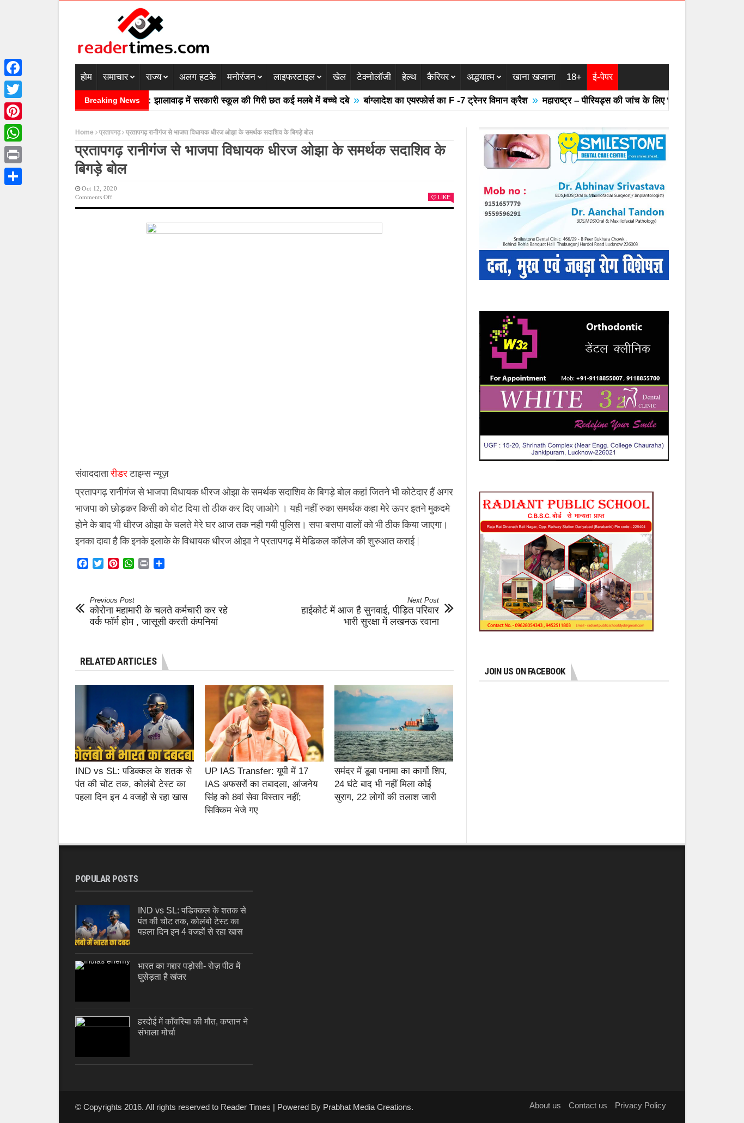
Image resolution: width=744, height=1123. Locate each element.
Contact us (588, 1105)
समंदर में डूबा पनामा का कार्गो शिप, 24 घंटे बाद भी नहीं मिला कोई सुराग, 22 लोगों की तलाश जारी (390, 784)
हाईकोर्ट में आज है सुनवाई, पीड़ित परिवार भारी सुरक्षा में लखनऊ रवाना (370, 611)
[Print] (13, 154)
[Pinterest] (13, 111)
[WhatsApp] (13, 133)
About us (545, 1105)
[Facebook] (13, 67)
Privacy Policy (640, 1105)
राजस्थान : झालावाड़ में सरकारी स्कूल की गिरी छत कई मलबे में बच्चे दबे (200, 100)
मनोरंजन (241, 77)
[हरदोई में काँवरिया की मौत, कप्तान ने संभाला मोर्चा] (102, 1036)
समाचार (115, 77)
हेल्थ (409, 77)
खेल (339, 77)
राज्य (153, 77)
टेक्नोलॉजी (374, 77)
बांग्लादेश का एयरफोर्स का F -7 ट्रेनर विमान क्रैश (414, 100)
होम (86, 77)
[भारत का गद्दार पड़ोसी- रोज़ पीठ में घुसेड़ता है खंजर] (102, 981)
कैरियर (438, 77)
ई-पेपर (603, 77)
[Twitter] (13, 89)
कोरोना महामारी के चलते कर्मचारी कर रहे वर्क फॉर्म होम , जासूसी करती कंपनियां (159, 611)
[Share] (13, 176)
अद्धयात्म (481, 77)
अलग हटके (197, 77)
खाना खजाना (534, 77)
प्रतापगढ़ (109, 132)
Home (84, 132)
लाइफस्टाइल (294, 77)
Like (444, 197)
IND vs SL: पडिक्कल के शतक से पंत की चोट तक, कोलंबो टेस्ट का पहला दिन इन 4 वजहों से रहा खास (133, 784)
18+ (574, 77)
